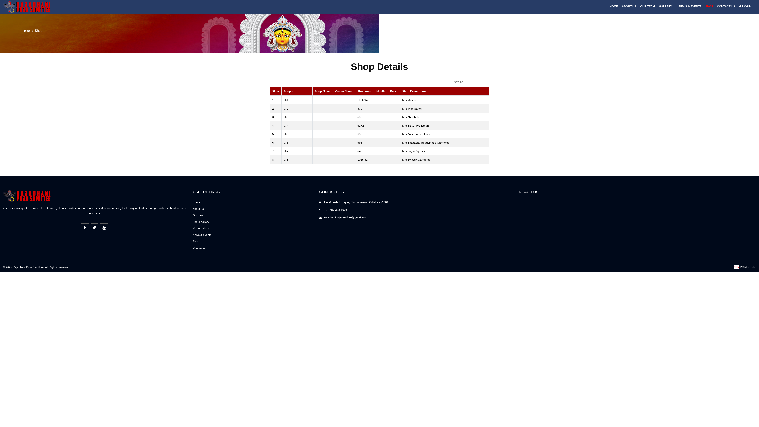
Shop (709, 6)
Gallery (665, 6)
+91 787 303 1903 (335, 209)
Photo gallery (201, 221)
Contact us (726, 6)
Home (614, 6)
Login (746, 6)
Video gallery (201, 228)
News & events (202, 234)
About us (629, 6)
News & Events (690, 6)
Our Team (647, 6)
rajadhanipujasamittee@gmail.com (345, 217)
